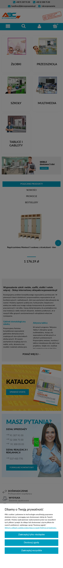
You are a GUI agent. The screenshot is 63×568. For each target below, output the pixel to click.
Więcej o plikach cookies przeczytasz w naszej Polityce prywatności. (31, 528)
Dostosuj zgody (31, 542)
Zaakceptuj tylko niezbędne (31, 534)
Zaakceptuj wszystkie (31, 550)
